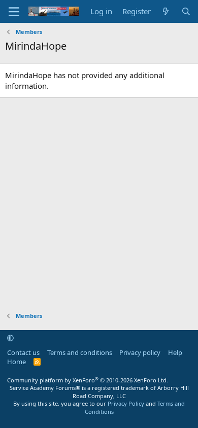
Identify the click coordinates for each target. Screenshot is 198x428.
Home (16, 361)
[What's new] (166, 11)
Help (175, 352)
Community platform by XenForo (87, 380)
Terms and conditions (79, 352)
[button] (10, 337)
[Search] (186, 11)
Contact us (23, 352)
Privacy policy (139, 352)
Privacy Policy (126, 403)
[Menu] (14, 12)
